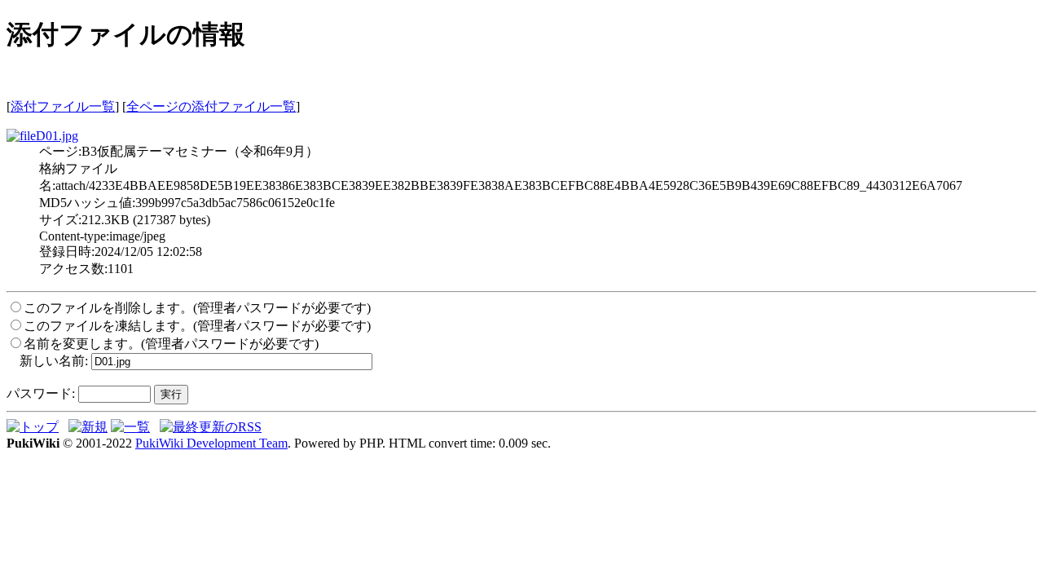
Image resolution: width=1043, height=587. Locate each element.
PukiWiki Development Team (211, 443)
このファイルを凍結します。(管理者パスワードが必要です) (197, 326)
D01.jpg (57, 136)
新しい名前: (54, 361)
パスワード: (41, 393)
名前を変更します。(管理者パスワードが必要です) (171, 344)
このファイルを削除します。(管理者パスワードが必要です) (197, 308)
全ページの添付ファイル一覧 (211, 106)
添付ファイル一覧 (63, 106)
